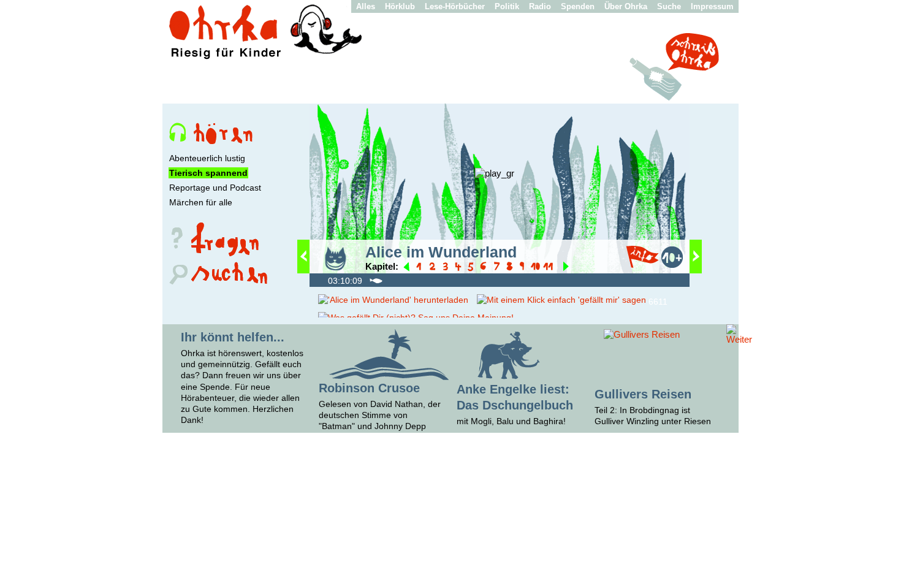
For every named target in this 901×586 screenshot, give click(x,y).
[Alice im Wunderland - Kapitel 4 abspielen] (459, 268)
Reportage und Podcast (215, 187)
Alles (365, 6)
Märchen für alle (200, 202)
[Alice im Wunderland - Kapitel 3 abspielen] (446, 268)
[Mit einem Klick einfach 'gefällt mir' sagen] (561, 300)
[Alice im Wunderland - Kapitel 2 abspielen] (433, 268)
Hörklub (400, 6)
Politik (507, 6)
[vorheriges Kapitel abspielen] (406, 268)
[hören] (216, 140)
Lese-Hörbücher (455, 6)
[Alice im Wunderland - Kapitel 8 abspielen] (510, 268)
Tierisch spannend (208, 173)
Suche (669, 6)
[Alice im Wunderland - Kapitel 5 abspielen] (472, 268)
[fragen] (216, 253)
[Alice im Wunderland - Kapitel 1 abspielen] (420, 268)
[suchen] (216, 282)
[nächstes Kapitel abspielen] (566, 267)
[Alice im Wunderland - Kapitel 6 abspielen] (485, 268)
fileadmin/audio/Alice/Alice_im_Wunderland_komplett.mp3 (319, 279)
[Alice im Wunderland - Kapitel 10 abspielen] (536, 268)
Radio (540, 6)
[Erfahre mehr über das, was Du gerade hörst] (642, 264)
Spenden (578, 6)
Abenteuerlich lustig (207, 158)
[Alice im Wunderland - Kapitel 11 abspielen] (548, 268)
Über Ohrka (625, 6)
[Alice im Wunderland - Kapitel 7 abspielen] (498, 268)
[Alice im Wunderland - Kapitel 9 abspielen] (523, 268)
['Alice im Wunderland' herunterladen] (393, 300)
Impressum (712, 6)
